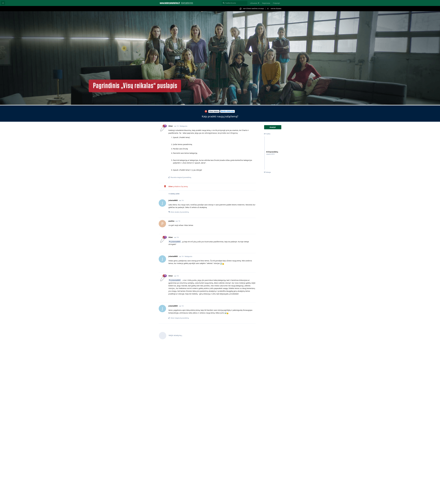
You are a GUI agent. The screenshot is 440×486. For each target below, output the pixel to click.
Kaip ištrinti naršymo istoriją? (253, 8)
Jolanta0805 (175, 242)
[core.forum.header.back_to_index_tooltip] (3, 3)
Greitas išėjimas (276, 8)
